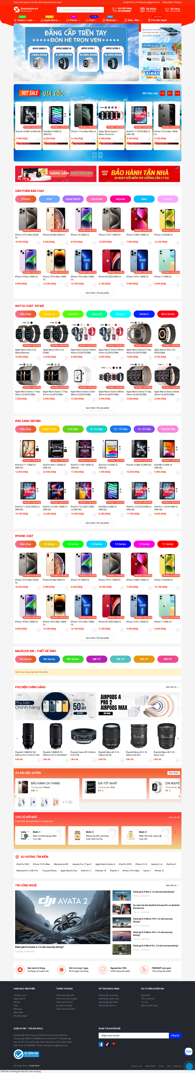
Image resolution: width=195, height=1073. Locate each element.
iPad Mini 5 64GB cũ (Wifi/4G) (163, 466)
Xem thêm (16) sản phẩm (97, 523)
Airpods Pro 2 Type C (82, 864)
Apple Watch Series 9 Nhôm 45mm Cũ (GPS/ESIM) (83, 351)
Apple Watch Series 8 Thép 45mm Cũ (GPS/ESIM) (138, 351)
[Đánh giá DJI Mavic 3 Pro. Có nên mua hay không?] (121, 922)
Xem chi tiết (174, 817)
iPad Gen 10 (100, 871)
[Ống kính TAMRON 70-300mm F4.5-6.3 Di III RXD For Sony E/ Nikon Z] (56, 736)
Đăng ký (177, 2)
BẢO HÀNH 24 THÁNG (45, 783)
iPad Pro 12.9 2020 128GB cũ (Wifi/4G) (82, 508)
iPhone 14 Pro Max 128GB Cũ (54, 278)
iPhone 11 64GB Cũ (162, 277)
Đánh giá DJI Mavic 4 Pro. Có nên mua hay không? (152, 933)
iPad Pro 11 (86, 871)
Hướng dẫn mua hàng (108, 995)
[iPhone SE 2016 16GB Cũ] (33, 802)
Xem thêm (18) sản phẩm (97, 408)
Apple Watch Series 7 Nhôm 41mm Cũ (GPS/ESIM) (108, 133)
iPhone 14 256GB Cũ (163, 235)
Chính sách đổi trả (64, 1002)
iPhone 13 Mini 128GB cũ (137, 235)
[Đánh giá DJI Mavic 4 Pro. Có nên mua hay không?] (121, 936)
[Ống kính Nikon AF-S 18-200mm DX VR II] (139, 736)
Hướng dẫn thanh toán (109, 999)
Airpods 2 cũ (156, 864)
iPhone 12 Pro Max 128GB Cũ (166, 132)
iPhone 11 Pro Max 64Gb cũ (83, 131)
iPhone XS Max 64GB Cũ (54, 235)
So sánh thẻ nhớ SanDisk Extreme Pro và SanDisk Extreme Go (156, 906)
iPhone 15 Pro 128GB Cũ (109, 235)
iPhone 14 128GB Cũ (80, 235)
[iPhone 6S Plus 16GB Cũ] (56, 802)
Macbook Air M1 (61, 864)
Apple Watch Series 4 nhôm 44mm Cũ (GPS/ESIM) (166, 393)
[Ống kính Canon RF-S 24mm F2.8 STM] (84, 736)
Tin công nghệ (26, 885)
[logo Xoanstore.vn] (26, 10)
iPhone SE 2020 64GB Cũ (110, 277)
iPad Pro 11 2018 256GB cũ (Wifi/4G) (27, 508)
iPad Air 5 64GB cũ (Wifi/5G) (138, 465)
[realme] (139, 706)
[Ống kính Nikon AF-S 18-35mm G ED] (167, 736)
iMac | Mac (133, 20)
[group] (76, 52)
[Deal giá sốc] (43, 93)
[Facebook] (101, 1044)
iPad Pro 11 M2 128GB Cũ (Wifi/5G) (82, 466)
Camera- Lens (24, 20)
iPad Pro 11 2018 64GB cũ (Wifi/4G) (138, 132)
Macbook (111, 20)
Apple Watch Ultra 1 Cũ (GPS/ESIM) (164, 351)
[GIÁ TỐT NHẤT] (90, 787)
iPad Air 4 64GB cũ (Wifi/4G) (28, 131)
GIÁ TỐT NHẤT (107, 783)
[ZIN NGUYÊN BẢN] (157, 787)
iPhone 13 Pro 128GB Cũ (137, 277)
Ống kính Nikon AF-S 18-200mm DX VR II (136, 753)
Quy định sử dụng (64, 1005)
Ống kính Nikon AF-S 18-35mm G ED (164, 753)
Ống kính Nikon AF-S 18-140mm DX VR (109, 753)
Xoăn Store (34, 1066)
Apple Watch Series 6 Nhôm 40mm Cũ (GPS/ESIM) (111, 393)
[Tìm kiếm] (60, 10)
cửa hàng (150, 11)
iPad (91, 20)
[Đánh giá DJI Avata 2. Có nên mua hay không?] (62, 917)
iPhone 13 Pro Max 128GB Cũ (82, 278)
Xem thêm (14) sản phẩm (97, 293)
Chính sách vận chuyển (66, 999)
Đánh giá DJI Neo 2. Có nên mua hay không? (153, 892)
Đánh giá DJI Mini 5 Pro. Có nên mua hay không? (155, 946)
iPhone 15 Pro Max (41, 864)
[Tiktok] (107, 1044)
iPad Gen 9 (171, 864)
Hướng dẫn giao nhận (108, 1002)
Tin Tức (144, 1002)
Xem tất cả (171, 687)
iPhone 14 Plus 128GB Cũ (26, 277)
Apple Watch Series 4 (105, 864)
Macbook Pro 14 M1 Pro (27, 871)
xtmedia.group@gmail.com (147, 2)
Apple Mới (145, 995)
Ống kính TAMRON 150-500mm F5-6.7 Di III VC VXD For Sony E (27, 753)
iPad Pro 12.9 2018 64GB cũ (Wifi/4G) (138, 508)
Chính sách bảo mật (65, 995)
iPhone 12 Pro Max (130, 871)
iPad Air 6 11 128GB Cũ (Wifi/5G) (25, 466)
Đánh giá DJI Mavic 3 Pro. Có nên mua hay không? (152, 920)
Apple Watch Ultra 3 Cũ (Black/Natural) (25, 351)
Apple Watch (51, 20)
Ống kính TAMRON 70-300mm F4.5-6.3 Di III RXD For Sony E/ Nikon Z (56, 753)
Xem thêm (174, 773)
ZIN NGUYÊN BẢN (176, 783)
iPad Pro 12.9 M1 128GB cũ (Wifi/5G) (55, 508)
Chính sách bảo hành (65, 1009)
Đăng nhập (167, 2)
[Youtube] (113, 1044)
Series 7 (147, 871)
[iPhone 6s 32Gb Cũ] (45, 802)
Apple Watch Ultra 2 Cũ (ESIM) (53, 351)
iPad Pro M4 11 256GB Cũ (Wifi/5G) (54, 466)
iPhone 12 (159, 871)
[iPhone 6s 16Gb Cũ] (22, 802)
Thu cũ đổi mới (148, 999)
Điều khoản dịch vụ (107, 1005)
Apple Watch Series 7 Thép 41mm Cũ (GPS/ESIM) (55, 393)
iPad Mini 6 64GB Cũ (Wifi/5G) (52, 132)
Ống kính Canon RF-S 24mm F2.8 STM (83, 753)
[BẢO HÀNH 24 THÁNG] (23, 787)
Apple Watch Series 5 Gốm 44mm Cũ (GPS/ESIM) (83, 393)
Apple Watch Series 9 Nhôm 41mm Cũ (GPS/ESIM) (111, 351)
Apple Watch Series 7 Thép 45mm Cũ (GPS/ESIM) (27, 393)
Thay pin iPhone (49, 871)
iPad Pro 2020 (23, 864)
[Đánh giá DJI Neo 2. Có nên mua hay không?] (121, 895)
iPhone (73, 20)
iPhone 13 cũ (141, 864)
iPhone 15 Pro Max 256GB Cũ (26, 236)
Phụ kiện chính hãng (30, 687)
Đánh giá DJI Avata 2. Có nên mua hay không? (39, 947)
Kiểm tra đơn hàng (149, 1005)
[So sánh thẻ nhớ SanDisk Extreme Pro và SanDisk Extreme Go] (121, 909)
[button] (16, 51)
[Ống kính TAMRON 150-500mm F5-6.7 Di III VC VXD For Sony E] (28, 736)
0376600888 (124, 11)
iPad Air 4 (114, 871)
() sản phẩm (175, 11)
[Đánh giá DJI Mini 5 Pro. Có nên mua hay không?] (121, 949)
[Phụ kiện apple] (56, 706)
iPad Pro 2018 (125, 864)
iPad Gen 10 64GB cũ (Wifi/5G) (108, 466)
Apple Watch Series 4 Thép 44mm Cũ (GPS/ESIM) (138, 393)
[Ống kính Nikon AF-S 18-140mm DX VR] (111, 736)
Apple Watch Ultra (69, 871)
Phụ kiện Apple (159, 20)
